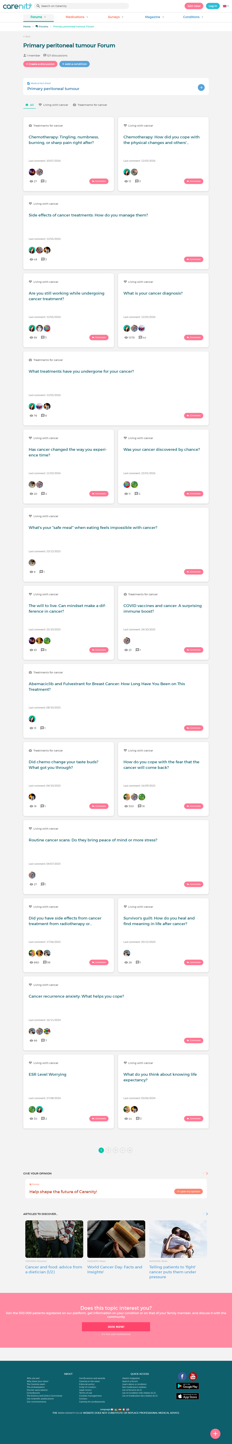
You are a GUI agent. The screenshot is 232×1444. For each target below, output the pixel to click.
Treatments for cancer (92, 105)
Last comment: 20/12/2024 (139, 941)
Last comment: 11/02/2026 (45, 473)
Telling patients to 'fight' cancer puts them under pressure (172, 1272)
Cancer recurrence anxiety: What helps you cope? (76, 996)
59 (35, 337)
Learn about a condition (134, 1384)
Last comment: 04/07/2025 (45, 863)
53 (35, 650)
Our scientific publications (40, 1398)
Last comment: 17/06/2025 (45, 941)
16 (35, 806)
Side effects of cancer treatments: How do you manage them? (88, 215)
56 (48, 962)
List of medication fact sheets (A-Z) (139, 1395)
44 (144, 337)
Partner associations (37, 1390)
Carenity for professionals (92, 1401)
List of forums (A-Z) (132, 1390)
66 (35, 1040)
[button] (38, 18)
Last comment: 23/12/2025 (45, 551)
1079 (132, 337)
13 (130, 181)
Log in (213, 6)
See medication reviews (134, 1387)
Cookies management (90, 1395)
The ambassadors (36, 1387)
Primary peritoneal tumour (53, 88)
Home (27, 26)
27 (35, 181)
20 (35, 493)
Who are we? (33, 1378)
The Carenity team (36, 1384)
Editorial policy (86, 1384)
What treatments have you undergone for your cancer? (81, 371)
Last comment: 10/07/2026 (45, 160)
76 (35, 415)
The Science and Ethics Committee (44, 1395)
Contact (83, 1398)
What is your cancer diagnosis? (153, 293)
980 (36, 962)
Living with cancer (55, 105)
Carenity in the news (89, 1381)
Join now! (194, 6)
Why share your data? (37, 1381)
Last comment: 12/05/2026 (139, 160)
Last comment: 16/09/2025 (139, 785)
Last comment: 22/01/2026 (139, 473)
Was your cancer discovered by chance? (161, 449)
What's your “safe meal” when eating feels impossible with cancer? (93, 527)
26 (130, 962)
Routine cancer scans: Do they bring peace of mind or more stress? (93, 840)
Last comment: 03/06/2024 (139, 1098)
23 (130, 650)
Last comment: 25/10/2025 (45, 629)
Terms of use (85, 1393)
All (32, 105)
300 (131, 806)
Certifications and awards (92, 1378)
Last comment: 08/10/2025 (45, 707)
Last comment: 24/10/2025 (139, 629)
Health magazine (131, 1378)
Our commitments (36, 1401)
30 (35, 1118)
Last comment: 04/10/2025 (45, 785)
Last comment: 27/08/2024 (45, 1098)
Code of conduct (87, 1387)
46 (35, 259)
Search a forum (130, 1381)
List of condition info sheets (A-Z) (139, 1393)
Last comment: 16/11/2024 (45, 1019)
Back (27, 36)
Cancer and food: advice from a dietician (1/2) (53, 1269)
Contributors (33, 1393)
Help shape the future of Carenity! (63, 1191)
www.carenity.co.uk (70, 1413)
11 (130, 493)
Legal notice (85, 1390)
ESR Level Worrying (47, 1074)
